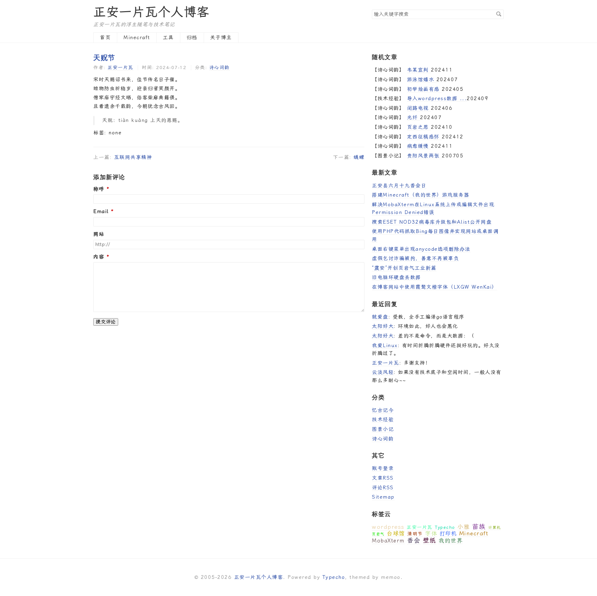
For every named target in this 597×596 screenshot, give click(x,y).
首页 (105, 37)
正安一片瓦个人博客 (151, 12)
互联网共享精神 (133, 157)
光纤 (413, 117)
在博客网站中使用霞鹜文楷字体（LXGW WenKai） (434, 287)
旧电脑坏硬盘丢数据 (396, 277)
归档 (192, 37)
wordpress (388, 526)
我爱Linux (385, 345)
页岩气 (378, 534)
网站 (98, 234)
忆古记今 (383, 410)
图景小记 (383, 429)
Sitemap (383, 497)
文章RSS (383, 478)
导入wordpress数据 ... (437, 98)
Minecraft (136, 37)
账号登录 (383, 468)
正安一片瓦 (120, 67)
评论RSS (383, 488)
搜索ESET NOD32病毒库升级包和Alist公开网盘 (432, 222)
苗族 (479, 526)
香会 (413, 540)
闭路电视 (419, 108)
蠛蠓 (359, 157)
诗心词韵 (219, 67)
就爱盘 (380, 317)
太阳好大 (383, 326)
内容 (98, 257)
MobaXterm (388, 541)
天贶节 (104, 57)
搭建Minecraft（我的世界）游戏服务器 (420, 195)
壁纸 (429, 540)
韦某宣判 (419, 70)
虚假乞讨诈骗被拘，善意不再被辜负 (415, 258)
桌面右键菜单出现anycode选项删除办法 (421, 249)
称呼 (98, 189)
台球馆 (396, 533)
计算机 (494, 527)
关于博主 (221, 37)
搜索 (498, 14)
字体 (431, 533)
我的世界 (450, 540)
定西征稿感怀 (424, 137)
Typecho (445, 527)
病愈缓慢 (419, 146)
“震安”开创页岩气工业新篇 (404, 268)
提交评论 (106, 322)
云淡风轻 (383, 372)
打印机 (448, 533)
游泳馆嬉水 (422, 79)
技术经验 (383, 419)
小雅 (463, 527)
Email (101, 211)
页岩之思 (419, 127)
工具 (168, 37)
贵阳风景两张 (424, 156)
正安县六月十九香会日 (399, 186)
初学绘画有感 (424, 89)
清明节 (415, 534)
